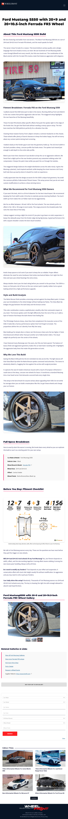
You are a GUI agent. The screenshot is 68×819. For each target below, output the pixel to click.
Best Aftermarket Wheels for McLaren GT (15, 793)
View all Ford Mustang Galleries (15, 655)
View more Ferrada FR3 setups (14, 659)
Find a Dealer (9, 666)
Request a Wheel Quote (12, 670)
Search (10, 733)
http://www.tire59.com (23, 674)
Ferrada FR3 (26, 465)
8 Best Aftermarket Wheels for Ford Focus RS (49, 793)
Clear (63, 738)
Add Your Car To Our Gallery (34, 684)
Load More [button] (34, 798)
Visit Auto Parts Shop (11, 663)
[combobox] (34, 697)
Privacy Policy (44, 816)
